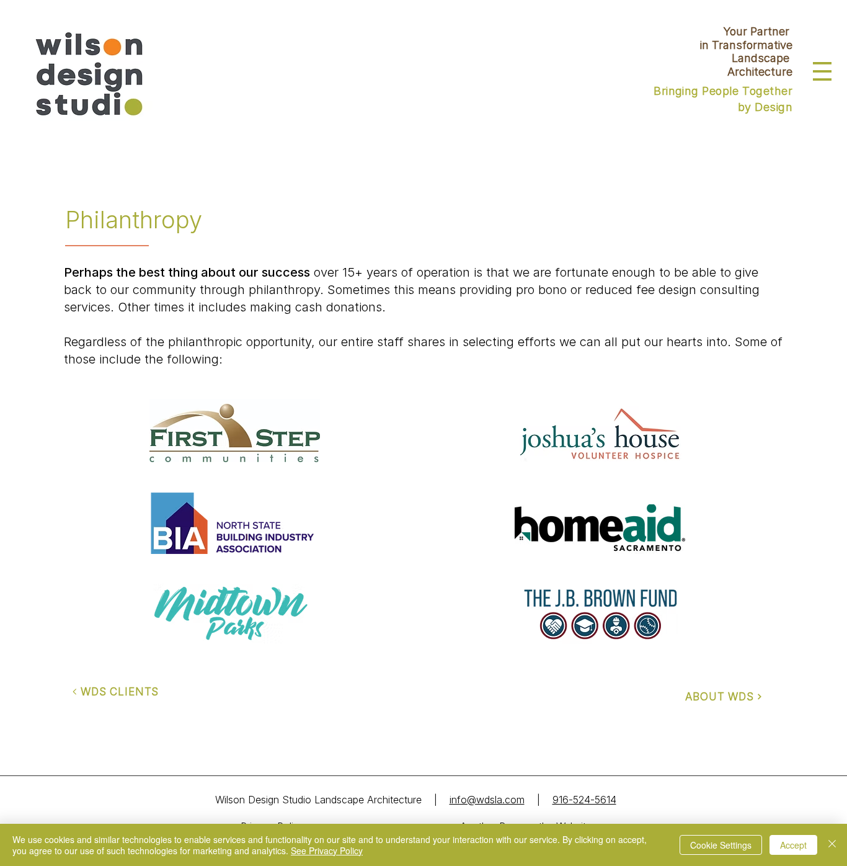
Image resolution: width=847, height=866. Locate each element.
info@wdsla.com (487, 799)
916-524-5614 (584, 799)
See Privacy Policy (327, 850)
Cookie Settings (721, 845)
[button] (822, 71)
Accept (793, 845)
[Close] (832, 845)
